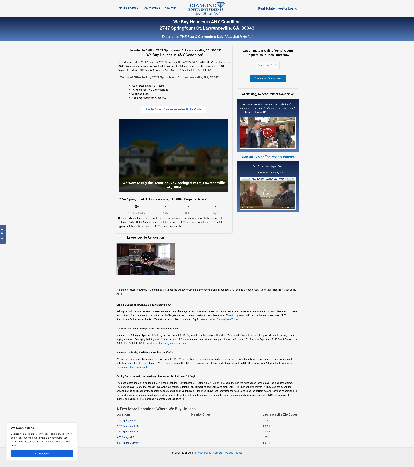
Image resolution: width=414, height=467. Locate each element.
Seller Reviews (128, 8)
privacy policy (52, 441)
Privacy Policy (203, 452)
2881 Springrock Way (128, 443)
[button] (268, 133)
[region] (42, 442)
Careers (217, 452)
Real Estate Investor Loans (277, 8)
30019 (266, 426)
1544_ (266, 420)
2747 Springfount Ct (127, 420)
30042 (266, 437)
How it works (151, 8)
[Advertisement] (173, 281)
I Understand (42, 453)
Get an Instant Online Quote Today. (219, 319)
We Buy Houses (233, 452)
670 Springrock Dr (126, 437)
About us (170, 8)
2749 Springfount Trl (127, 431)
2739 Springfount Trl (127, 426)
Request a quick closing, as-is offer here (165, 343)
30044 (266, 443)
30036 (266, 431)
